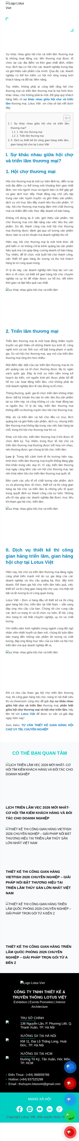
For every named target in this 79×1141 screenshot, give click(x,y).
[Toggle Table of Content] (65, 118)
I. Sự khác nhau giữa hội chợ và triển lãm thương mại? (40, 125)
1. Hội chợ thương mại (29, 132)
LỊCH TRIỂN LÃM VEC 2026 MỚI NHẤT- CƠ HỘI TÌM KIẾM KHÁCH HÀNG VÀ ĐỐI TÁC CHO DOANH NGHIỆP (39, 813)
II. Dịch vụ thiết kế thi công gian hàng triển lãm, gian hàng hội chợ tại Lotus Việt (40, 142)
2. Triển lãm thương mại (30, 135)
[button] (71, 6)
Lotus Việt (28, 713)
